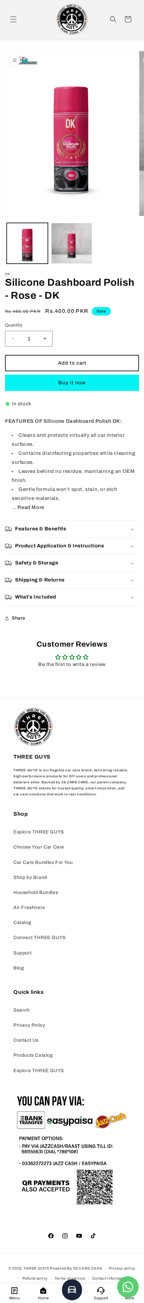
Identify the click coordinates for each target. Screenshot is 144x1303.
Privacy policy (122, 1268)
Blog (18, 967)
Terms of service (70, 1278)
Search (21, 1010)
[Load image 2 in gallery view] (71, 243)
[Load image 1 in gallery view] (27, 243)
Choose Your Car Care (38, 847)
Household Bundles (35, 892)
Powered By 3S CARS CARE (76, 1268)
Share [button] (18, 618)
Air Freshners (29, 907)
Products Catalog (33, 1055)
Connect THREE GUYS (39, 937)
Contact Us (26, 1040)
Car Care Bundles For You (43, 862)
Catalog (22, 922)
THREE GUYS (36, 1268)
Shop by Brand (30, 877)
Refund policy (35, 1278)
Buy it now (72, 382)
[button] (13, 19)
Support (22, 952)
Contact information (110, 1278)
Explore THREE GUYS (38, 831)
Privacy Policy (29, 1025)
